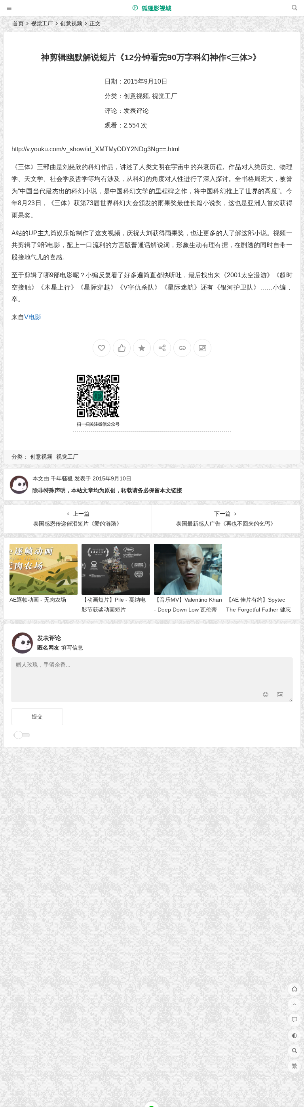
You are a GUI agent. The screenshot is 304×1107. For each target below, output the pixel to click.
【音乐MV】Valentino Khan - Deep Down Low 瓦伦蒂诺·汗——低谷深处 (188, 609)
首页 (18, 23)
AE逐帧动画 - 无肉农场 (38, 599)
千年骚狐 (62, 478)
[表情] (265, 695)
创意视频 (71, 23)
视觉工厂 (42, 23)
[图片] (280, 695)
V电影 (32, 317)
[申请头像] (285, 641)
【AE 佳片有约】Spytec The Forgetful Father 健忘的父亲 (258, 609)
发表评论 (136, 110)
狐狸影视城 (155, 8)
